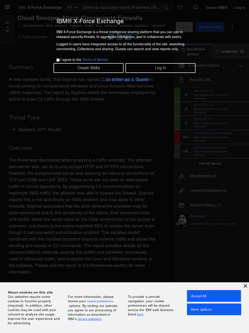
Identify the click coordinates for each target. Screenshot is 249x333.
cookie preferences (100, 301)
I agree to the (84, 59)
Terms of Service (95, 59)
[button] (245, 286)
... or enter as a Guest (124, 79)
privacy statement (89, 319)
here (140, 314)
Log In (160, 68)
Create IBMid (89, 68)
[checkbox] (58, 60)
